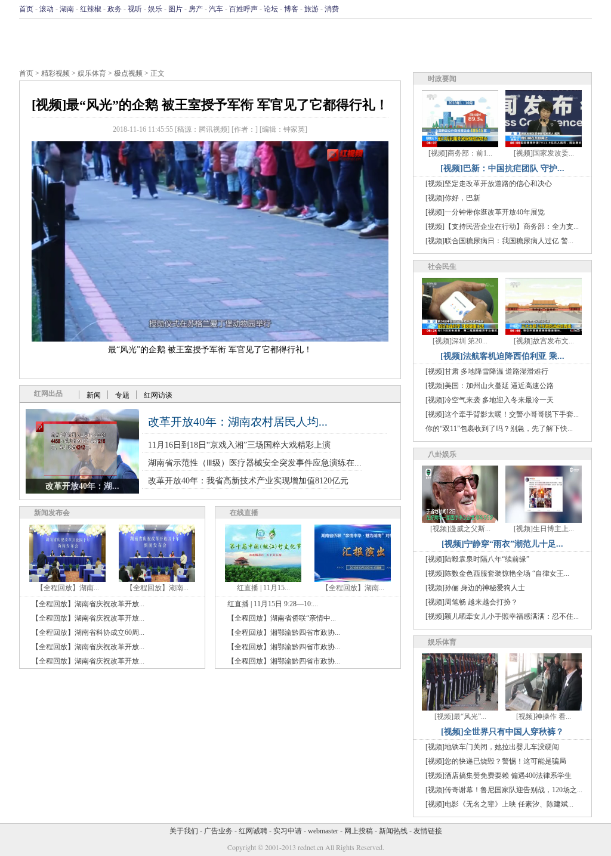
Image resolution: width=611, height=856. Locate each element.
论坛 (271, 9)
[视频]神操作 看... (543, 716)
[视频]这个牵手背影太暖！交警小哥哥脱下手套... (502, 414)
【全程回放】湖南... (67, 588)
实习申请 (287, 831)
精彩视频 (55, 73)
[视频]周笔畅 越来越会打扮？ (471, 602)
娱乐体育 (92, 73)
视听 (135, 9)
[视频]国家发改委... (544, 153)
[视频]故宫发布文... (544, 341)
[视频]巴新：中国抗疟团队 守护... (502, 168)
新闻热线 (393, 831)
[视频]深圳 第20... (460, 341)
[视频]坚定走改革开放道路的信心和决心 (488, 183)
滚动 (46, 9)
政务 (114, 9)
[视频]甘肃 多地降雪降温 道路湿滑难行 (486, 371)
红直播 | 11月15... (263, 588)
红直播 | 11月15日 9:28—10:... (272, 604)
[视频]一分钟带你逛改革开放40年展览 (485, 212)
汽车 (216, 9)
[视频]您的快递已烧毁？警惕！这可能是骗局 (495, 761)
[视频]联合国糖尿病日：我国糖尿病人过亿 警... (499, 241)
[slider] (210, 319)
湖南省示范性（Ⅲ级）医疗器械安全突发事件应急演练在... (255, 462)
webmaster (323, 831)
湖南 (67, 9)
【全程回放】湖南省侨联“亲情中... (281, 618)
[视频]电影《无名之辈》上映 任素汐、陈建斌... (499, 804)
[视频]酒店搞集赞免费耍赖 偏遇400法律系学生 (498, 775)
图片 (175, 9)
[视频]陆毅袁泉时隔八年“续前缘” (477, 559)
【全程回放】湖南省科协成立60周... (88, 632)
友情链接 (427, 831)
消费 (332, 9)
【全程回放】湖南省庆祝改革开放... (88, 604)
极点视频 (128, 73)
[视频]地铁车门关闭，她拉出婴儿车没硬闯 (492, 747)
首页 (26, 9)
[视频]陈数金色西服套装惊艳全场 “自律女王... (497, 573)
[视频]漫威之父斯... (460, 529)
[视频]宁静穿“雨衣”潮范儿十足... (502, 543)
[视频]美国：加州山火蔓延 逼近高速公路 (489, 386)
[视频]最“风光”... (460, 716)
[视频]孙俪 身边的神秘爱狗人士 (475, 588)
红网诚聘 (253, 831)
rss (584, 9)
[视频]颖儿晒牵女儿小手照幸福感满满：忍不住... (502, 616)
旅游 (311, 9)
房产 (196, 9)
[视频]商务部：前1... (460, 153)
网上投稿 (358, 831)
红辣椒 (90, 9)
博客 (291, 9)
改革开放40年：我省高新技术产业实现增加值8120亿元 (248, 480)
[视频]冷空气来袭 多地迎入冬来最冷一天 (489, 400)
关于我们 (183, 831)
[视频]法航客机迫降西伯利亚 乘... (502, 356)
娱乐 (155, 9)
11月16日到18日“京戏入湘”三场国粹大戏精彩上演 (239, 445)
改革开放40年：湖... (82, 486)
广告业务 (218, 831)
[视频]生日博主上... (544, 529)
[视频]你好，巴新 (452, 198)
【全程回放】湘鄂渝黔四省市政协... (283, 632)
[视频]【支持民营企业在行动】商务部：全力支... (502, 226)
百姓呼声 (243, 9)
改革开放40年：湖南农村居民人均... (238, 421)
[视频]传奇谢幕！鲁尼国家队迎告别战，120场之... (503, 790)
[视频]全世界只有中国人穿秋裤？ (502, 731)
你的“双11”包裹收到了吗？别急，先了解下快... (499, 428)
